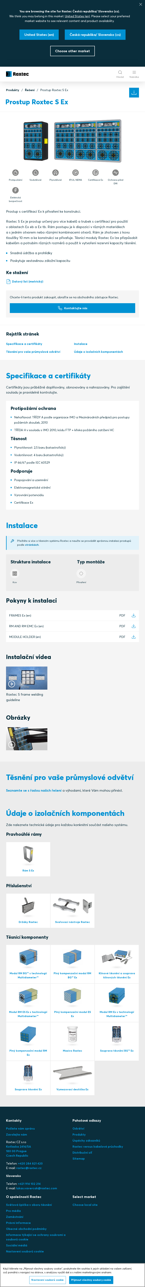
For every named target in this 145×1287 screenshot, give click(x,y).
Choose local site (85, 1205)
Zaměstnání (14, 1217)
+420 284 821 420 (30, 1163)
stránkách (32, 544)
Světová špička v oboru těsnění (29, 1205)
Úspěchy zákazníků (86, 1140)
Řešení (30, 90)
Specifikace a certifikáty (24, 344)
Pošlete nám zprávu (20, 1128)
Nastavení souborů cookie (25, 1251)
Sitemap (78, 1158)
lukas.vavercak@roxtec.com (36, 1188)
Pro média (13, 1211)
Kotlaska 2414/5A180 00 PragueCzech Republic (18, 1151)
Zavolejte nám (16, 1134)
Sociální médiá (16, 1245)
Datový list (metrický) (27, 281)
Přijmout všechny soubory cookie (91, 1279)
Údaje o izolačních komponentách (98, 352)
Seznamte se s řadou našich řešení (34, 790)
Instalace (80, 344)
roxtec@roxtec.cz (29, 1168)
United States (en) (77, 16)
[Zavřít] (140, 4)
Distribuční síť (82, 1152)
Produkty (12, 90)
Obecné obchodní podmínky (26, 1229)
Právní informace (18, 1223)
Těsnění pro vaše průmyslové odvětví (33, 352)
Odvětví (78, 1128)
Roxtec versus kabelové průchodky (97, 1146)
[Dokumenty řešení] (134, 92)
